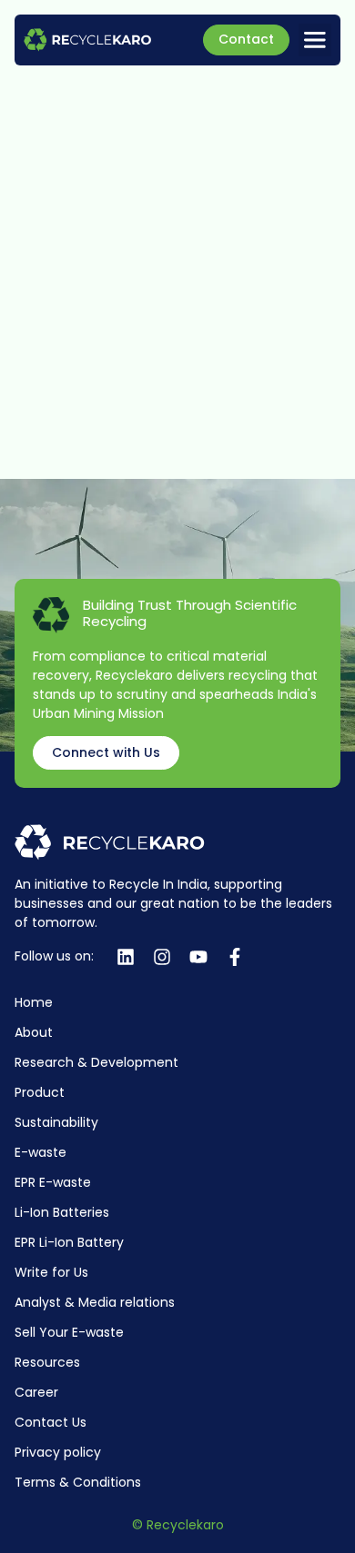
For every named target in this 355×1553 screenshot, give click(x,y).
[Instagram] (162, 957)
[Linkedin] (126, 957)
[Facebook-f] (235, 957)
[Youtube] (198, 957)
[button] (315, 40)
